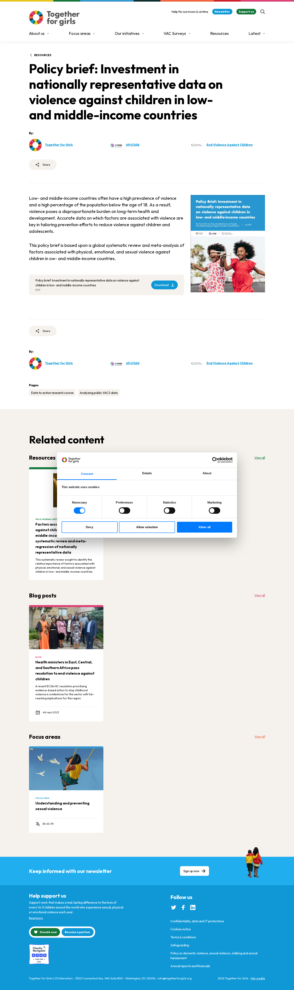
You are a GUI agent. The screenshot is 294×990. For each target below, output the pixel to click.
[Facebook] (183, 907)
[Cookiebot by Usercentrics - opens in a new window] (215, 460)
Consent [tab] (87, 473)
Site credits (258, 978)
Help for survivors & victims (189, 12)
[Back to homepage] (54, 18)
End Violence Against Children (230, 145)
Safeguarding (179, 945)
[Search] (262, 11)
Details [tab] (147, 473)
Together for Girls (59, 145)
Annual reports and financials (190, 966)
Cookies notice (180, 929)
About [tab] (207, 473)
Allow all (204, 527)
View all (259, 458)
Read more (36, 918)
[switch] (124, 510)
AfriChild (132, 145)
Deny (89, 527)
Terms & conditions (183, 937)
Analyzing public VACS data (99, 393)
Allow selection (147, 527)
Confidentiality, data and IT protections (197, 921)
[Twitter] (173, 907)
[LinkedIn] (193, 907)
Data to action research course (52, 393)
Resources (219, 33)
